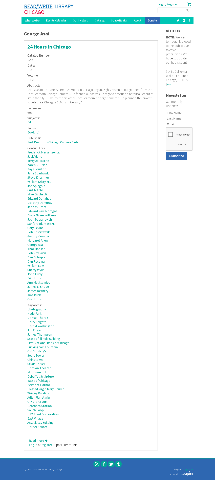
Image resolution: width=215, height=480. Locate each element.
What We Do (32, 20)
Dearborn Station (39, 406)
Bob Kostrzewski (38, 232)
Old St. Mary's (36, 351)
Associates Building (40, 423)
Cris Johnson (36, 299)
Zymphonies (188, 469)
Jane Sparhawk (38, 173)
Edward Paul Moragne (42, 211)
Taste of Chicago (38, 381)
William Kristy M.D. (39, 182)
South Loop (35, 410)
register (46, 445)
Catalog (99, 20)
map (170, 84)
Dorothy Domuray (39, 203)
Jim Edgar (34, 330)
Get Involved (80, 20)
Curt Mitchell (36, 190)
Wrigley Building (38, 393)
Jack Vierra (34, 157)
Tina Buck (34, 295)
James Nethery (37, 291)
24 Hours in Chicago (49, 47)
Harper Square (37, 427)
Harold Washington (40, 326)
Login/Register (168, 4)
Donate (152, 20)
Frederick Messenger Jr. (43, 152)
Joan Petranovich (39, 220)
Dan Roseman (37, 262)
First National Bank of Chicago (48, 343)
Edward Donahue (39, 199)
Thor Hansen (36, 249)
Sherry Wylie (35, 270)
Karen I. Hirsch (37, 165)
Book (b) (33, 132)
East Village (35, 419)
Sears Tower (35, 356)
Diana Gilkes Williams (41, 215)
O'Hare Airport (37, 402)
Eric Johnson (36, 278)
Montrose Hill (36, 372)
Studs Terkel (36, 364)
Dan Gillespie (36, 257)
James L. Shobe (38, 287)
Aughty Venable (38, 236)
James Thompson (39, 335)
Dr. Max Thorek (37, 318)
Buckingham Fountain (42, 347)
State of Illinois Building (43, 339)
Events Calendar (56, 20)
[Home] (49, 9)
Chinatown (35, 360)
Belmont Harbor (38, 385)
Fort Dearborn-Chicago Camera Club (52, 142)
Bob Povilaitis (36, 253)
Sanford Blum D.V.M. (41, 224)
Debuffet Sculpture (40, 377)
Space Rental (119, 20)
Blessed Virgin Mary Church (45, 389)
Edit (30, 122)
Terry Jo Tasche (38, 161)
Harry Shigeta (36, 322)
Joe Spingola (36, 186)
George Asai (35, 245)
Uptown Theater (39, 368)
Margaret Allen (37, 241)
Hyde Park (34, 314)
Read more (38, 441)
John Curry (34, 274)
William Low (35, 266)
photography (36, 309)
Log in (33, 445)
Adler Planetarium (39, 398)
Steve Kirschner (38, 178)
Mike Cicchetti (37, 194)
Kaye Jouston (36, 169)
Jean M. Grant (37, 207)
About (137, 20)
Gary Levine (35, 228)
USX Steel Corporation (43, 414)
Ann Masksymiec (38, 283)
